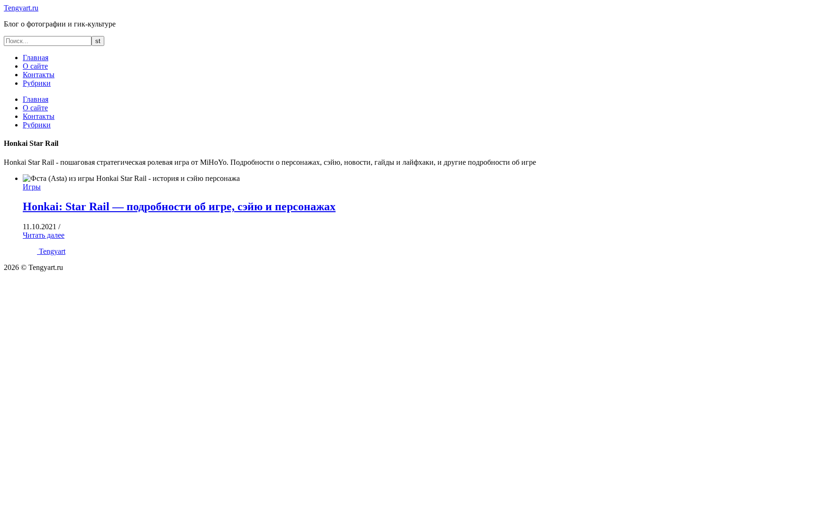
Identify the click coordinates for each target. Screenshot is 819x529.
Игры (32, 187)
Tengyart (52, 251)
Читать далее (43, 235)
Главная (35, 58)
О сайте (35, 66)
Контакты (39, 75)
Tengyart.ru (21, 8)
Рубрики (37, 83)
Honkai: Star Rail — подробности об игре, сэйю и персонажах (179, 206)
